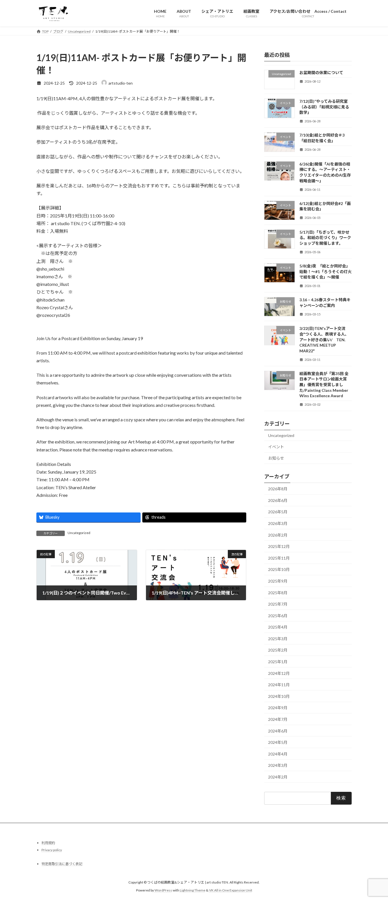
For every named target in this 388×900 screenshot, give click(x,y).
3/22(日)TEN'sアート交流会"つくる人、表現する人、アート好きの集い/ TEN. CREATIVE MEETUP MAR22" (324, 339)
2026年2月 (277, 534)
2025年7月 (277, 604)
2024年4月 (277, 753)
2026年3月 (277, 523)
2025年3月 (277, 638)
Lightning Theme (192, 890)
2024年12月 (279, 673)
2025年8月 (277, 592)
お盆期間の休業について (321, 72)
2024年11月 (279, 684)
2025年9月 (277, 581)
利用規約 (48, 843)
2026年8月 (277, 488)
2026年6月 (277, 500)
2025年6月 (277, 615)
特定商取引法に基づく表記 (61, 864)
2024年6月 (277, 730)
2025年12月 (279, 546)
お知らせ (276, 458)
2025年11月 (279, 557)
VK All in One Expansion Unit (230, 890)
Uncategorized (79, 533)
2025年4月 (277, 627)
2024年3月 (277, 765)
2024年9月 (277, 707)
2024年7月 (277, 719)
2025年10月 (279, 569)
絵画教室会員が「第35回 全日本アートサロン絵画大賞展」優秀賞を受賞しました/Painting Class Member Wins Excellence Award (324, 384)
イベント (276, 446)
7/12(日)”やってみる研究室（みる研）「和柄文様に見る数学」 (324, 107)
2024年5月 (277, 742)
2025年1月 (277, 661)
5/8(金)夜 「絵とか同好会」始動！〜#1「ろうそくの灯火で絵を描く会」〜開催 (325, 271)
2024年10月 (279, 696)
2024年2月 (277, 777)
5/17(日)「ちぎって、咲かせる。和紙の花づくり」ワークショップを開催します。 (325, 237)
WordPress (163, 890)
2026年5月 (277, 511)
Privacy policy (51, 850)
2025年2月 (277, 650)
